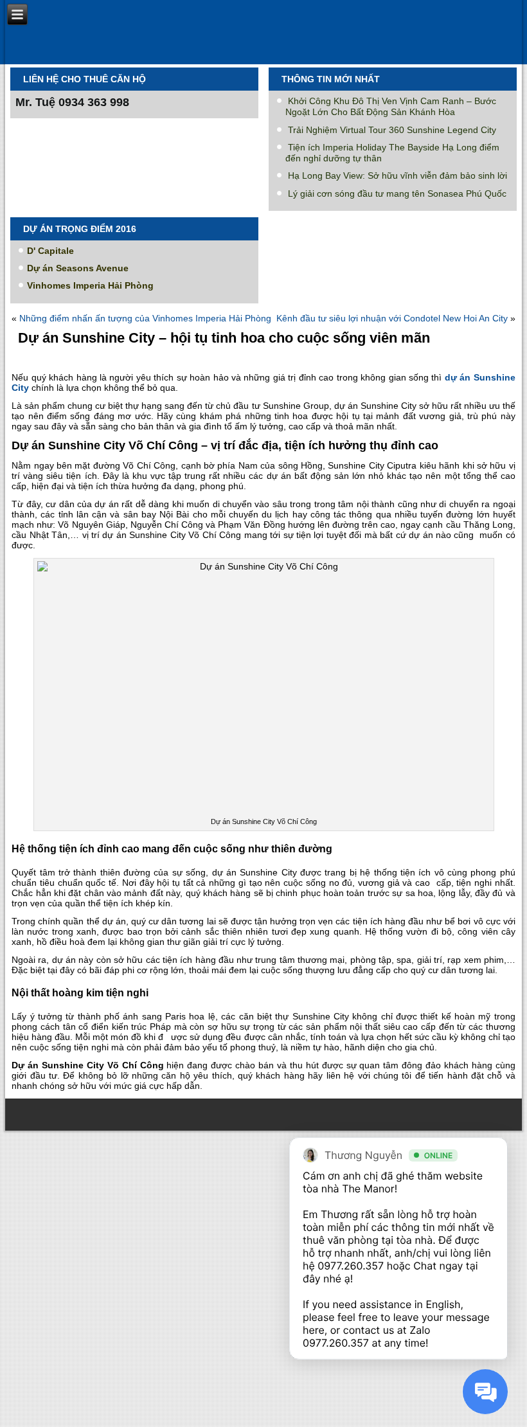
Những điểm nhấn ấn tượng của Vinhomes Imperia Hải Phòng (145, 318)
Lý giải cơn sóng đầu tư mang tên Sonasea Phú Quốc (397, 193)
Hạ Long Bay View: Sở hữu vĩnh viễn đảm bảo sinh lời (397, 175)
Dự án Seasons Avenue (78, 268)
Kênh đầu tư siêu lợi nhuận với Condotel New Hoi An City (392, 318)
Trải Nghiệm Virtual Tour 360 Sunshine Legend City (392, 130)
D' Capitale (50, 251)
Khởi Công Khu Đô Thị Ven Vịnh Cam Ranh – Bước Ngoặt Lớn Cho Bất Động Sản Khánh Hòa (390, 106)
